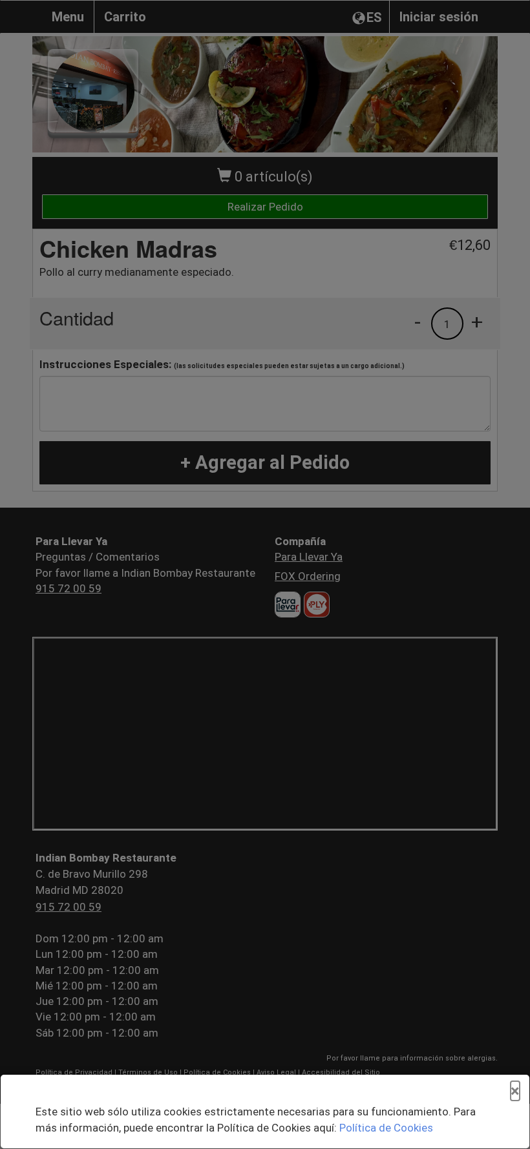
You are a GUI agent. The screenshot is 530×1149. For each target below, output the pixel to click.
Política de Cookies (386, 1127)
